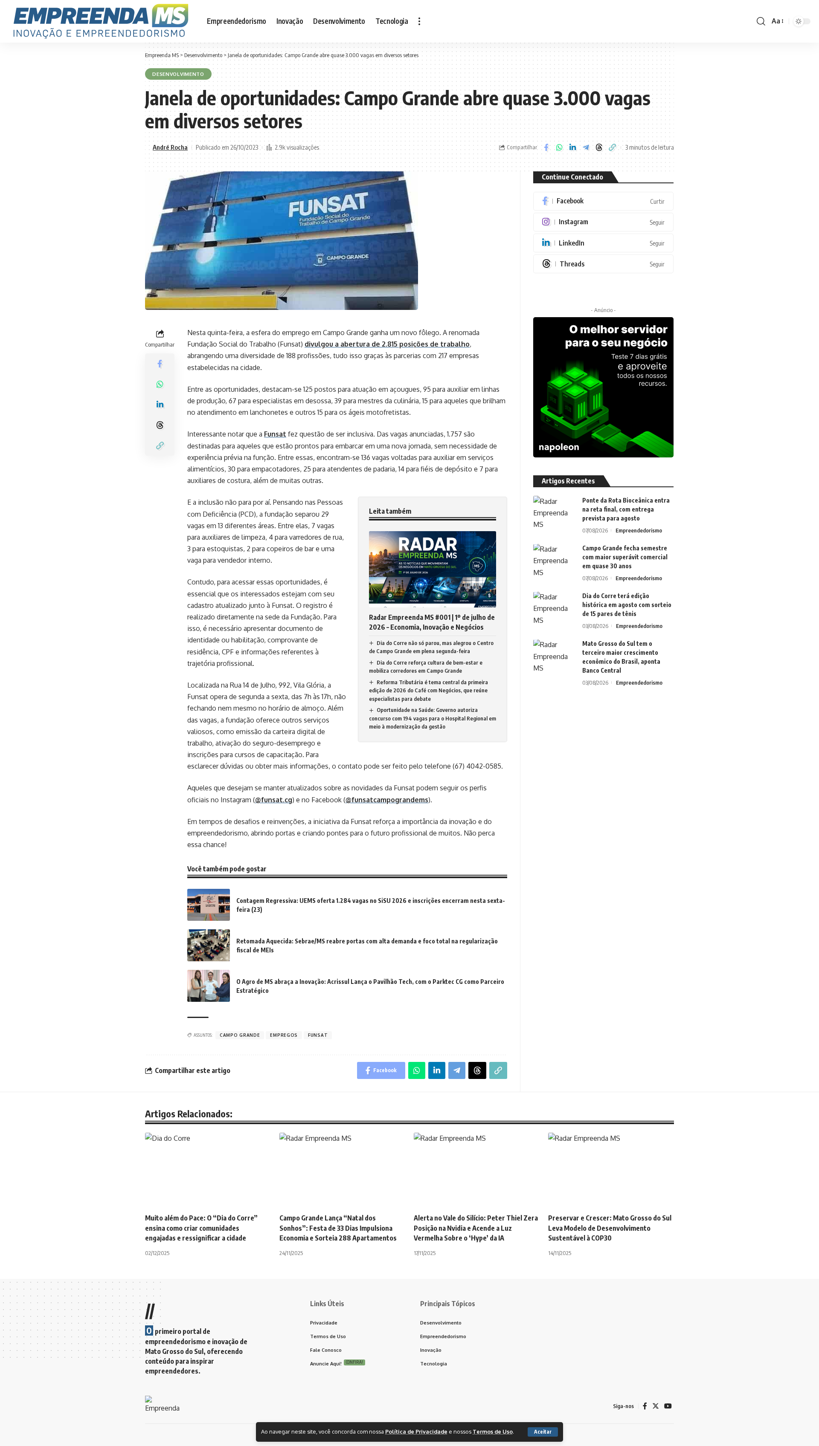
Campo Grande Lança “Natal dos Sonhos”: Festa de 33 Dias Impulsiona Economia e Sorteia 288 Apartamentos (338, 1228)
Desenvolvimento (178, 74)
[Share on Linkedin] (572, 147)
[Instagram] (603, 222)
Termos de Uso (493, 1431)
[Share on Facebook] (546, 147)
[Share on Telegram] (586, 147)
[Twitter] (655, 1406)
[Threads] (603, 263)
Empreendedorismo (639, 530)
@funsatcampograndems (387, 799)
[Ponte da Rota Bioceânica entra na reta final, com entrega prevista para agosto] (554, 512)
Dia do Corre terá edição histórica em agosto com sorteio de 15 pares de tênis (626, 605)
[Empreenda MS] (101, 21)
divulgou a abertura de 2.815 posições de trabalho (387, 344)
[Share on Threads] (599, 147)
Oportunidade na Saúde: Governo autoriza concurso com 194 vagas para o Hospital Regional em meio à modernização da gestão (432, 718)
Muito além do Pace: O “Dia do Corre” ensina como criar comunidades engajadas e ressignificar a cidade (201, 1228)
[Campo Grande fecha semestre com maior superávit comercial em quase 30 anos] (554, 560)
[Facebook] (603, 201)
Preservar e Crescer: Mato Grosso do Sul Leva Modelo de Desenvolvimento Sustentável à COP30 (609, 1228)
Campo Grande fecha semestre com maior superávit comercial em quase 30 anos (625, 557)
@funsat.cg (273, 799)
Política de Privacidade (416, 1431)
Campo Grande (240, 1035)
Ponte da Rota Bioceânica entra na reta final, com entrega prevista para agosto (626, 509)
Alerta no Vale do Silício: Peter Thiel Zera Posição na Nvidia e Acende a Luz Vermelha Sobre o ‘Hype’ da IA (476, 1228)
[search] (761, 21)
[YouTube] (668, 1406)
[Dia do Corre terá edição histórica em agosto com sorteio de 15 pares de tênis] (554, 608)
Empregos (284, 1035)
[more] (419, 21)
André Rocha (170, 147)
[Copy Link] (612, 147)
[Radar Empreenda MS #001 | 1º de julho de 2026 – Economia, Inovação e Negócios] (432, 569)
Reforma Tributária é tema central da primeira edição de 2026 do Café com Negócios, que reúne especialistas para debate (428, 690)
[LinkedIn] (603, 243)
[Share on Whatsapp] (559, 147)
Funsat (275, 434)
